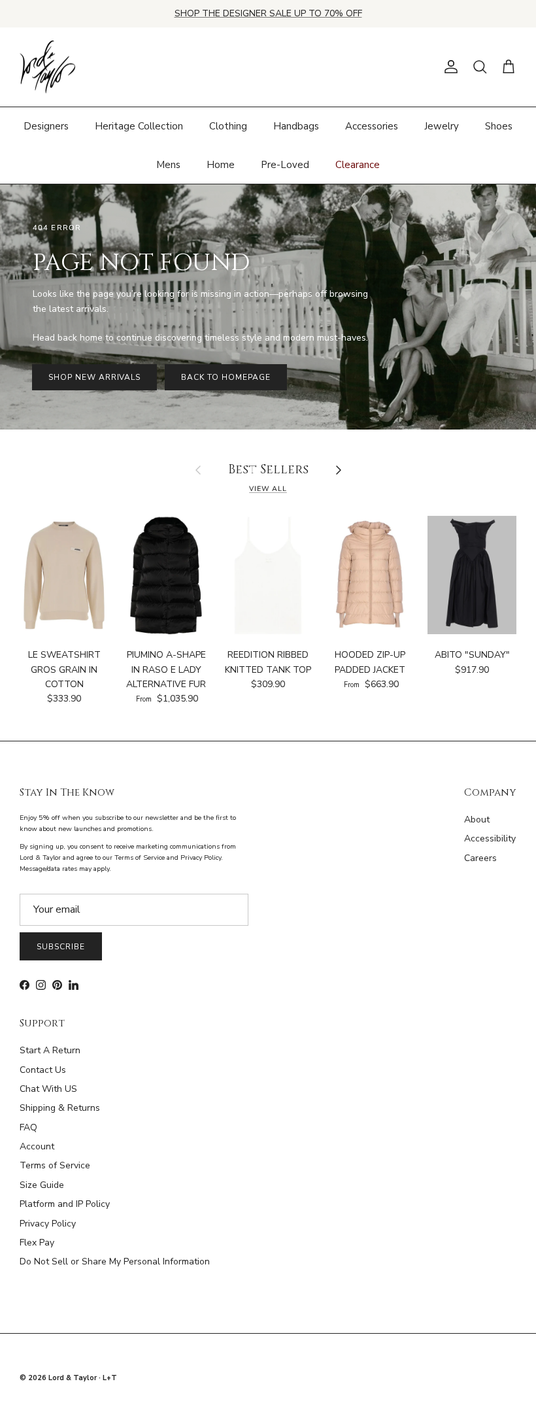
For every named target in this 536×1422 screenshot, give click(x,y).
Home (221, 164)
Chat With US (48, 1089)
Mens (168, 164)
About (477, 819)
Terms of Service (55, 1165)
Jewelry (441, 126)
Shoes (498, 126)
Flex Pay (37, 1242)
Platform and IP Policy (65, 1204)
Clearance (357, 164)
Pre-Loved (285, 164)
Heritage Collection (139, 126)
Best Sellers (268, 470)
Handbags (296, 126)
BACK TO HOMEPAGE (225, 377)
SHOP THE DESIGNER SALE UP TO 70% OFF (268, 13)
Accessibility (490, 838)
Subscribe (61, 946)
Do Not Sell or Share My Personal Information (115, 1261)
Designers (46, 126)
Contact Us (43, 1070)
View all (268, 489)
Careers (480, 858)
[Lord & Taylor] (47, 67)
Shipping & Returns (60, 1108)
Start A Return (50, 1050)
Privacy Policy (48, 1223)
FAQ (28, 1127)
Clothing (228, 126)
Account (37, 1146)
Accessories (371, 126)
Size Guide (42, 1185)
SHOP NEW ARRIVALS (94, 377)
